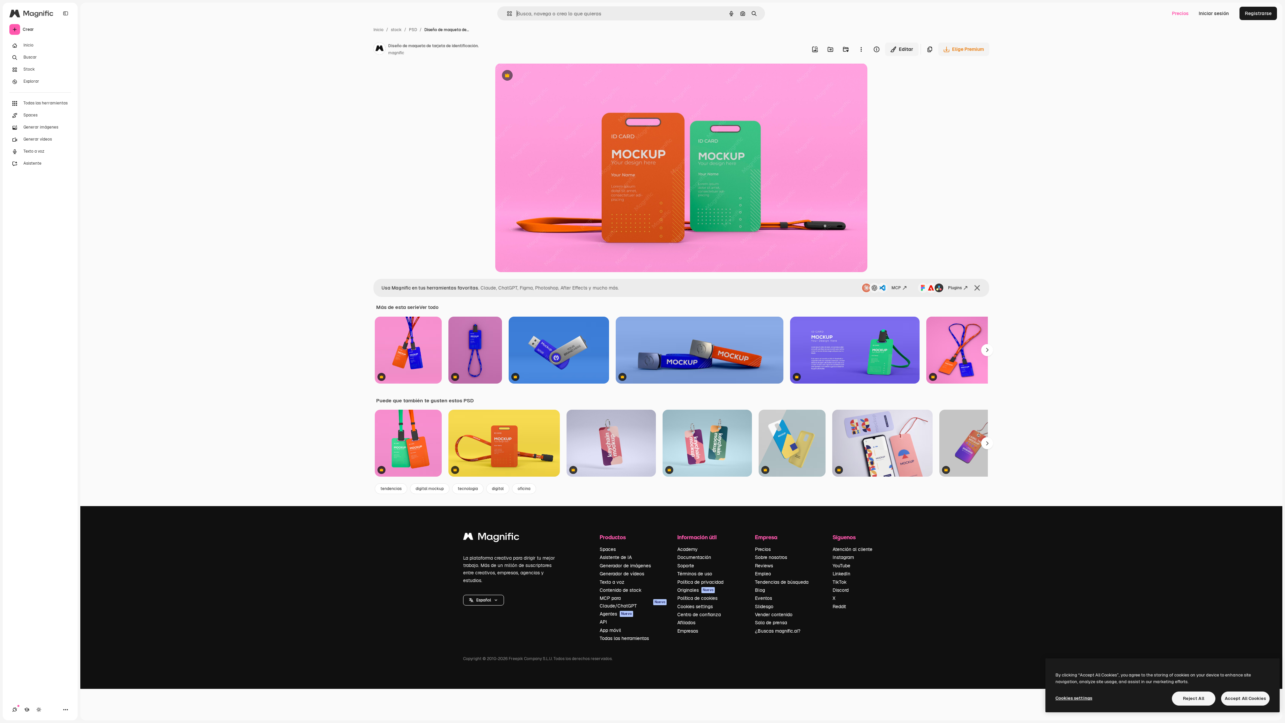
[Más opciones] (861, 49)
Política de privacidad (700, 582)
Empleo (763, 574)
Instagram (843, 557)
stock (396, 29)
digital (498, 488)
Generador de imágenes (625, 566)
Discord (841, 590)
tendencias (391, 488)
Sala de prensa (771, 623)
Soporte (685, 566)
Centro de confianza (699, 615)
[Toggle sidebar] (65, 13)
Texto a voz (612, 582)
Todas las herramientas (624, 638)
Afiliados (686, 623)
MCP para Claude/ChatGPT (632, 602)
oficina (524, 488)
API (603, 622)
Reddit (839, 607)
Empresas (687, 631)
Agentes (616, 614)
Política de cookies (697, 598)
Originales (695, 590)
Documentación (694, 557)
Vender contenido (773, 615)
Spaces (608, 549)
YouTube (841, 566)
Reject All (1193, 698)
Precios (1180, 13)
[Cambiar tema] (38, 709)
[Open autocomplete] (507, 13)
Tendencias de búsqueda (781, 582)
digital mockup (430, 488)
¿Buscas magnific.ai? (777, 631)
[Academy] (26, 709)
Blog (760, 590)
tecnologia (468, 488)
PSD (413, 29)
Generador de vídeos (622, 574)
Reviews (764, 566)
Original (538, 76)
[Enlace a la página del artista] (379, 50)
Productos (613, 537)
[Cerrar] (977, 288)
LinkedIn (841, 574)
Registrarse (1258, 13)
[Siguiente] (987, 350)
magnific (396, 53)
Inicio (378, 29)
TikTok (840, 582)
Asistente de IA (616, 557)
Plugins (955, 288)
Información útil (697, 537)
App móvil (610, 630)
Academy (687, 549)
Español (483, 600)
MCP (896, 288)
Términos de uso (694, 574)
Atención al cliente (852, 549)
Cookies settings (695, 607)
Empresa (766, 537)
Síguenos (844, 537)
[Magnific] (491, 538)
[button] (483, 600)
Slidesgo (764, 607)
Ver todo (428, 307)
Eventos (763, 598)
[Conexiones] (14, 709)
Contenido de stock (620, 590)
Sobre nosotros (771, 557)
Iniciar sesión (1214, 13)
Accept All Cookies (1245, 698)
